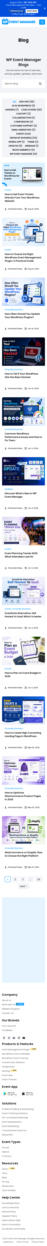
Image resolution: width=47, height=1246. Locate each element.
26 (38, 879)
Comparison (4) (23, 122)
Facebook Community (13, 1229)
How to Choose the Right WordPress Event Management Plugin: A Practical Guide (23, 257)
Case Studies (9, 1190)
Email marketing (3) (23, 130)
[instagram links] (19, 1038)
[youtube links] (24, 1038)
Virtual (5, 1148)
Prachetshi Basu (15, 209)
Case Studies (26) (31, 110)
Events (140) (23, 134)
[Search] (40, 83)
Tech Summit (9, 1026)
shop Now (32, 11)
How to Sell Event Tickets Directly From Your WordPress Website (22, 197)
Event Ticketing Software (15, 1113)
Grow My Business (14, 310)
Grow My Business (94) (23, 138)
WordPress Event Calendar (16, 1054)
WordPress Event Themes (15, 1058)
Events (8, 190)
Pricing (5, 1182)
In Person (6, 1156)
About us (6, 1000)
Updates (9, 489)
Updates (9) (15, 146)
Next (22, 886)
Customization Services (14, 1130)
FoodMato (7, 1030)
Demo (5, 1169)
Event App (7, 1075)
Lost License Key (10, 1207)
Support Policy (9, 1216)
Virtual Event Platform (13, 1062)
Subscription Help (11, 1220)
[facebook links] (4, 1038)
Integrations (8, 1067)
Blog (4, 1178)
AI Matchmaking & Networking (18, 1109)
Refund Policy (9, 1212)
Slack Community (11, 1225)
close (44, 8)
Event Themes (9, 1080)
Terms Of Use (22, 1242)
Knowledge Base (11, 1203)
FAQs (4, 1173)
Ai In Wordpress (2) (23, 106)
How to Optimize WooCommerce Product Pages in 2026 (23, 796)
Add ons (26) (26, 102)
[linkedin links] (14, 1038)
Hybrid (5, 1152)
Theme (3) (32, 142)
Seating (6, 1071)
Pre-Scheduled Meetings (15, 1118)
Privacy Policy (38, 1242)
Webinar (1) (32, 146)
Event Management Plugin (16, 1050)
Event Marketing (10, 1126)
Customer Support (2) (23, 126)
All (14, 102)
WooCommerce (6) (23, 150)
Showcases (8, 1186)
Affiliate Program (11, 1009)
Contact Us (8, 1013)
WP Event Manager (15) (23, 154)
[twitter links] (9, 1038)
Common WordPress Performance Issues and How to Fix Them (23, 437)
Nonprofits (7, 1135)
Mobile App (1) (17, 142)
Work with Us (8, 1005)
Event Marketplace (12, 1122)
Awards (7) (12, 110)
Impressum (8, 1242)
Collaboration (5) (23, 118)
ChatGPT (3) (23, 114)
